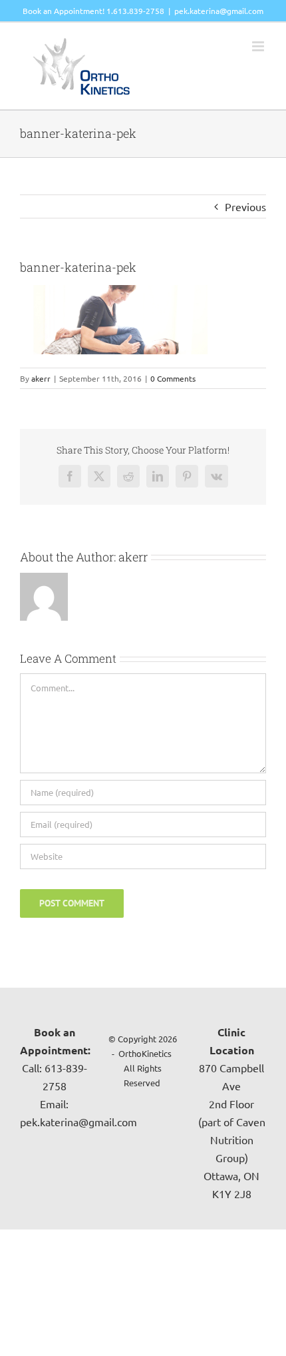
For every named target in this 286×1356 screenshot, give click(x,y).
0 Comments (173, 378)
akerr (41, 378)
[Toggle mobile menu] (259, 46)
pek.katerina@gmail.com (218, 10)
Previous (245, 206)
